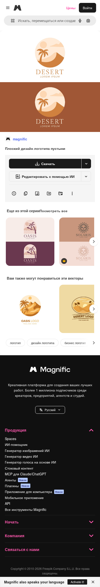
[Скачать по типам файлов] (86, 163)
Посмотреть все (53, 210)
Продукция (15, 430)
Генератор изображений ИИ (27, 450)
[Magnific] (50, 370)
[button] (50, 410)
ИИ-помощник (16, 444)
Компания (14, 535)
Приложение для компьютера (34, 491)
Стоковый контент (19, 468)
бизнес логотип (75, 343)
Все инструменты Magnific (25, 509)
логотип (15, 343)
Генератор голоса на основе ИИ (30, 462)
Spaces (10, 438)
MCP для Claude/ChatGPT (25, 473)
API (7, 503)
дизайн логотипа (42, 343)
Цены (70, 7)
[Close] (93, 582)
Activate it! (77, 582)
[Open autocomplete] (10, 20)
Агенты (16, 480)
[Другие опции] (72, 193)
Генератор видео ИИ (21, 456)
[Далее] (93, 241)
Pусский (50, 410)
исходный (32, 41)
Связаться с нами (22, 549)
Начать (12, 522)
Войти (87, 7)
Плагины (17, 485)
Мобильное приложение (24, 497)
